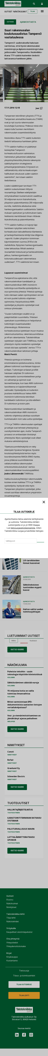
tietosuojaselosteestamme (23, 528)
